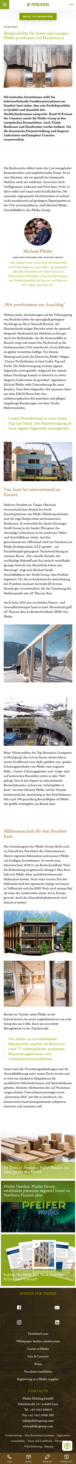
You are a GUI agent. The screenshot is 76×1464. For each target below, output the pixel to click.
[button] (4, 4)
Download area (38, 1333)
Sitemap (48, 1446)
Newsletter (61, 1441)
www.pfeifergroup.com (38, 1426)
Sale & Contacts (38, 1356)
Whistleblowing (33, 1446)
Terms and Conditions (39, 1441)
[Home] (38, 4)
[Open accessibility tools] (67, 1446)
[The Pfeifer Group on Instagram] (19, 1322)
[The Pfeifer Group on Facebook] (19, 1307)
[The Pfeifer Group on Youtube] (57, 1307)
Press (38, 1363)
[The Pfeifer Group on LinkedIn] (57, 1322)
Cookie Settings (13, 1435)
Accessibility (18, 1441)
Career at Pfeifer (38, 1348)
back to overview (38, 16)
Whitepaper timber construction (38, 1341)
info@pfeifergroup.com (38, 1420)
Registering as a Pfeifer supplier (38, 1379)
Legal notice (63, 1435)
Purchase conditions (38, 1371)
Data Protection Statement (39, 1435)
